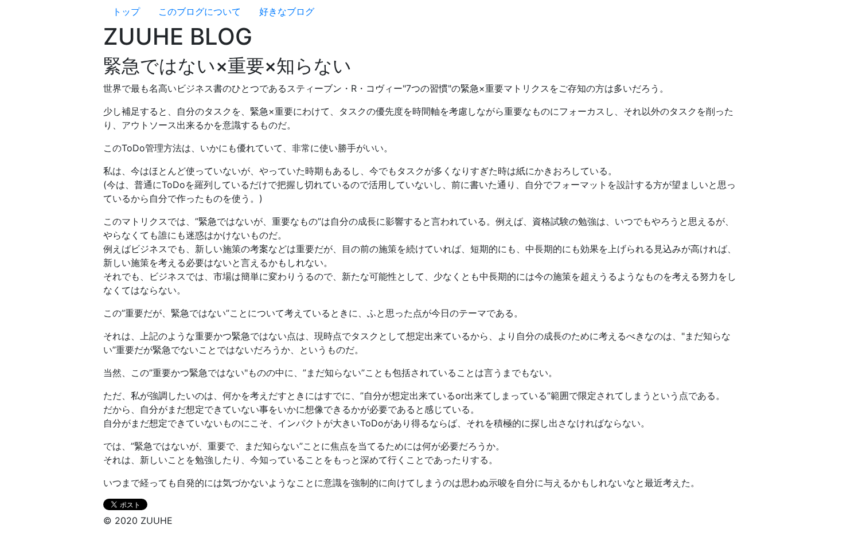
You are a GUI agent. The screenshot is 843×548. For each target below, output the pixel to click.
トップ (126, 11)
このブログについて (199, 11)
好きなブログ (286, 11)
